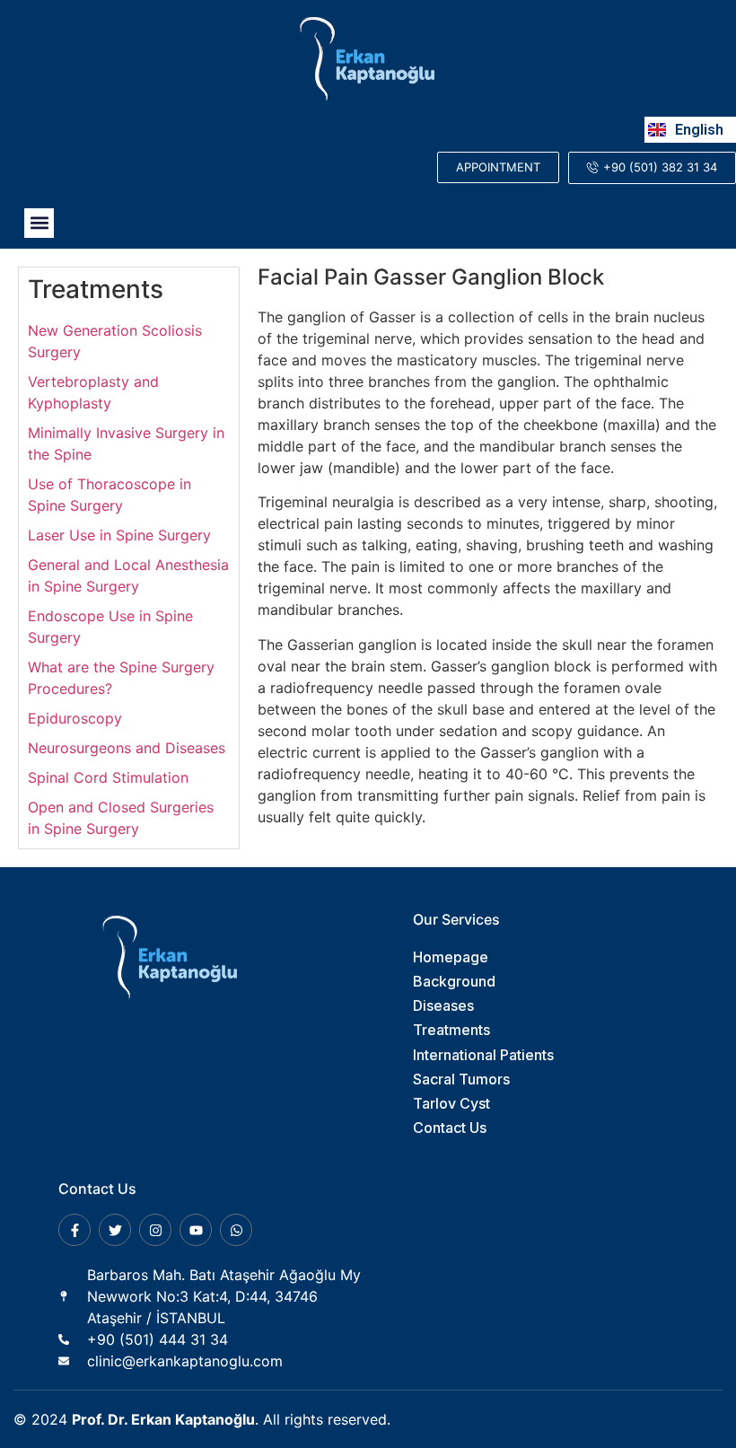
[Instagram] (155, 1230)
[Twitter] (115, 1230)
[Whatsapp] (236, 1230)
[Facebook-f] (74, 1230)
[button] (39, 223)
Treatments (95, 289)
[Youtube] (196, 1230)
